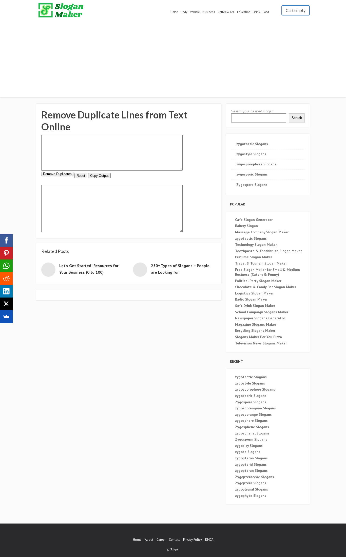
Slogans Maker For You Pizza (258, 337)
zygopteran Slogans (251, 470)
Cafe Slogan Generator (254, 219)
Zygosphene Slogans (252, 427)
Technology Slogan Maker (256, 244)
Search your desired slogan (252, 111)
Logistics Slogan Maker (254, 293)
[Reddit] (6, 278)
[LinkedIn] (6, 291)
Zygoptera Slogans (250, 483)
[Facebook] (6, 240)
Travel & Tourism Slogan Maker (261, 263)
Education (243, 11)
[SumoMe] (6, 316)
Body (184, 11)
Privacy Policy (192, 539)
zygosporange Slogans (253, 414)
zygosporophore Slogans (256, 164)
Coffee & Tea (226, 11)
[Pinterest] (6, 253)
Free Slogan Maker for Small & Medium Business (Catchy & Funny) (267, 272)
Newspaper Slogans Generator (260, 318)
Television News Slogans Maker (261, 343)
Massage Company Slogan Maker (262, 232)
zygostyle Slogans (251, 154)
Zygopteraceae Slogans (254, 477)
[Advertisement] (173, 57)
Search (297, 118)
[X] (6, 304)
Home (174, 11)
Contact (174, 539)
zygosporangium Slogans (255, 408)
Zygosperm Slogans (251, 439)
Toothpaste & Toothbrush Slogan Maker (268, 251)
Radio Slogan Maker (251, 299)
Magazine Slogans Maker (255, 324)
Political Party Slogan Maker (258, 280)
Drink (256, 11)
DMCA (209, 539)
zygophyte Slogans (250, 495)
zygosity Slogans (249, 445)
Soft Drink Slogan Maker (255, 305)
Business (208, 11)
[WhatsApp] (6, 265)
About (149, 539)
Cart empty (295, 10)
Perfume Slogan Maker (253, 257)
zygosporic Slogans (252, 174)
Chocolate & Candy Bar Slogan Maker (265, 287)
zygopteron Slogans (251, 458)
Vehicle (195, 11)
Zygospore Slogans (251, 184)
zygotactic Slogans (252, 144)
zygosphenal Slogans (252, 433)
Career (161, 539)
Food (266, 11)
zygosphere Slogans (251, 420)
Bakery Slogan (246, 225)
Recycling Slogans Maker (255, 330)
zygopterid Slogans (251, 464)
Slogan (175, 549)
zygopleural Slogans (251, 489)
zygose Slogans (247, 451)
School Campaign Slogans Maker (261, 312)
